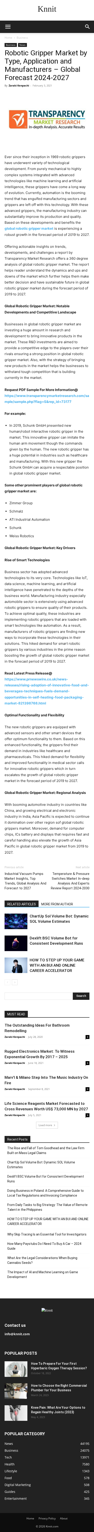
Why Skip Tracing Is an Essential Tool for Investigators (46, 1234)
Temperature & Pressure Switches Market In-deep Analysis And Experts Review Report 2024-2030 (70, 881)
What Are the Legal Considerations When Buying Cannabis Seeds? (42, 1260)
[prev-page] (7, 982)
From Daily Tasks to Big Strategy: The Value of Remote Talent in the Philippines (47, 1207)
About (64, 1518)
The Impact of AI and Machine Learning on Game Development (42, 1274)
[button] (7, 27)
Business (22, 38)
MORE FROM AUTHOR (57, 904)
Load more (45, 1125)
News (22, 44)
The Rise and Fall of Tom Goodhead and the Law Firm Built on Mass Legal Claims (45, 1150)
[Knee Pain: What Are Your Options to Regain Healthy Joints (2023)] (16, 1413)
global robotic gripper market (29, 228)
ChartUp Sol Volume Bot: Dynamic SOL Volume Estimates (41, 1164)
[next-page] (15, 982)
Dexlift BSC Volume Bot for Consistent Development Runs (45, 1179)
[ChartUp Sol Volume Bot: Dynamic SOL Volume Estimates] (16, 921)
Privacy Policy (47, 1518)
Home (8, 38)
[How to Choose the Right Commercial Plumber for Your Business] (16, 1391)
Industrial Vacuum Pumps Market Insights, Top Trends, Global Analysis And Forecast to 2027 (25, 881)
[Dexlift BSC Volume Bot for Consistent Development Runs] (16, 943)
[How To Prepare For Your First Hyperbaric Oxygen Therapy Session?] (16, 1369)
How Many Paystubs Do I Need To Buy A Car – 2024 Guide (44, 1246)
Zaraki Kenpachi (19, 85)
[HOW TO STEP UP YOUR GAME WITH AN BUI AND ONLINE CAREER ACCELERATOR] (16, 965)
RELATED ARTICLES (21, 904)
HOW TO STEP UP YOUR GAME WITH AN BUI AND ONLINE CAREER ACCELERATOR (57, 965)
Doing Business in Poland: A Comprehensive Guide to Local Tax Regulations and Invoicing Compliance (45, 1193)
